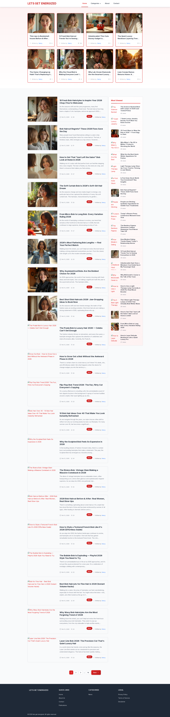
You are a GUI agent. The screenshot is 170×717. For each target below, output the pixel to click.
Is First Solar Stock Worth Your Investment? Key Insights (130, 180)
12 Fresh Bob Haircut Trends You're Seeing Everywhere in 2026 (68, 38)
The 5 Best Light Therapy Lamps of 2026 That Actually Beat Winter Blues (130, 302)
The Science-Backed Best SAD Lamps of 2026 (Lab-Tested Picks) (130, 109)
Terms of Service (124, 698)
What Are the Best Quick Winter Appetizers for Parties (130, 156)
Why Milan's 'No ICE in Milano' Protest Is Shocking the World (129, 144)
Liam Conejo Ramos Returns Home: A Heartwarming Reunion (127, 74)
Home (61, 694)
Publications (63, 705)
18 (88, 672)
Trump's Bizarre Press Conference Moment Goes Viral (130, 215)
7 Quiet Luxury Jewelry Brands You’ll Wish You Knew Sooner (129, 120)
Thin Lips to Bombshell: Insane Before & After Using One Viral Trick (39, 38)
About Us (62, 698)
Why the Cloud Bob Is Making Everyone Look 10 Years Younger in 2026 (69, 74)
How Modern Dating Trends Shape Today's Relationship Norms (129, 241)
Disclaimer (121, 701)
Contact (61, 701)
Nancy (40, 43)
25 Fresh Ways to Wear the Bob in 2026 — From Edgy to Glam (130, 132)
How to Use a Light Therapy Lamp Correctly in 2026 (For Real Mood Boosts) (130, 289)
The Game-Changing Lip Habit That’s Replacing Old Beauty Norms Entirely (41, 74)
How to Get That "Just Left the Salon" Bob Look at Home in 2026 (130, 314)
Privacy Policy (122, 694)
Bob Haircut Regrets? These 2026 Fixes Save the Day (129, 192)
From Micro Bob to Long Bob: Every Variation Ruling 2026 (130, 325)
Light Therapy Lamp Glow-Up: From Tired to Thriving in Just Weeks (130, 168)
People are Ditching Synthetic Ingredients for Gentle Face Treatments (130, 203)
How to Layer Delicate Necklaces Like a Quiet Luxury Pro (129, 337)
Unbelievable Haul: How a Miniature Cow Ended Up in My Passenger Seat (130, 265)
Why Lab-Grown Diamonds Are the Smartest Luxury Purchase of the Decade (99, 74)
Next (95, 672)
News (89, 116)
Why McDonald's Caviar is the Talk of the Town (130, 276)
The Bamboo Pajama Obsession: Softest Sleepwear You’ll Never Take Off (129, 228)
